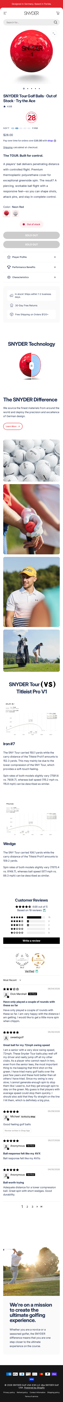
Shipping (8, 147)
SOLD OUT (31, 235)
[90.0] (22, 959)
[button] (17, 917)
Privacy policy (9, 1392)
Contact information (37, 1392)
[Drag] (31, 366)
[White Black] (15, 213)
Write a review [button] (31, 940)
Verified (29, 971)
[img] (11, 989)
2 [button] (27, 1206)
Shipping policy (53, 1392)
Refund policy (22, 1392)
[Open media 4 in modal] (54, 33)
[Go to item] (24, 88)
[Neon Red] (6, 213)
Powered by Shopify (34, 1387)
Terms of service (31, 1396)
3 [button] (32, 1206)
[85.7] (38, 959)
